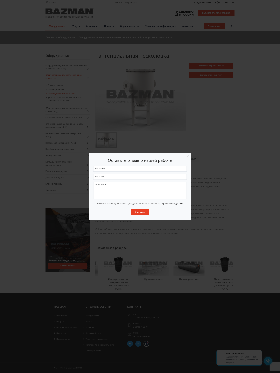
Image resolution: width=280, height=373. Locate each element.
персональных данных (172, 203)
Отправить (140, 212)
